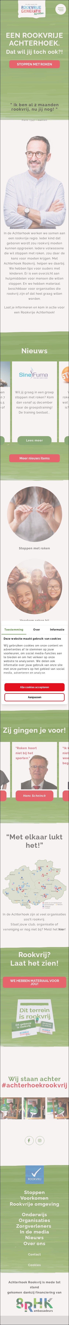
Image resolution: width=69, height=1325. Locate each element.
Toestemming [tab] (13, 629)
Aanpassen (34, 697)
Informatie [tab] (57, 629)
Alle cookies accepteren (34, 687)
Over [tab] (36, 629)
